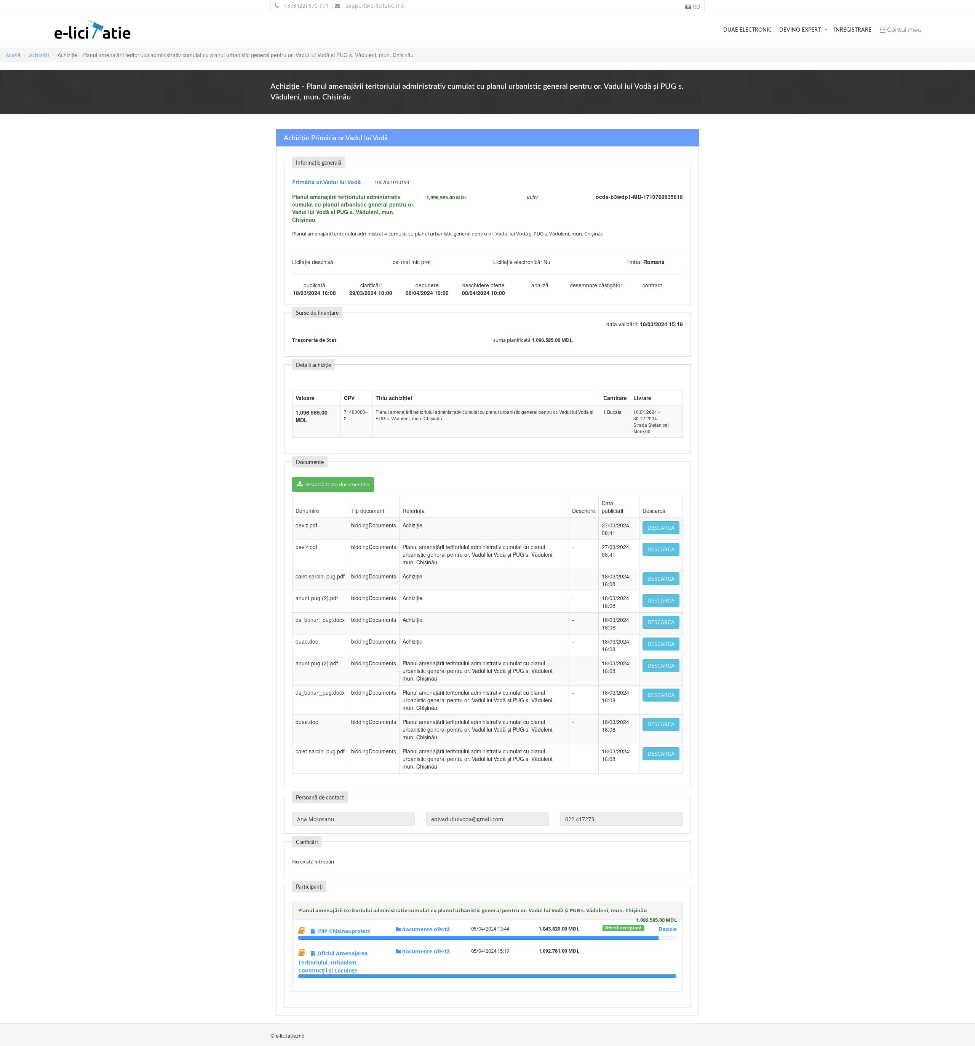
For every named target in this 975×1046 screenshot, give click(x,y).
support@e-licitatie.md (374, 5)
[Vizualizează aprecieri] (302, 930)
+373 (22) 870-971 (306, 5)
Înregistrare (852, 30)
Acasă (13, 55)
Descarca (661, 527)
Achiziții (39, 55)
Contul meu (903, 29)
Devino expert (800, 30)
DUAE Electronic (747, 30)
